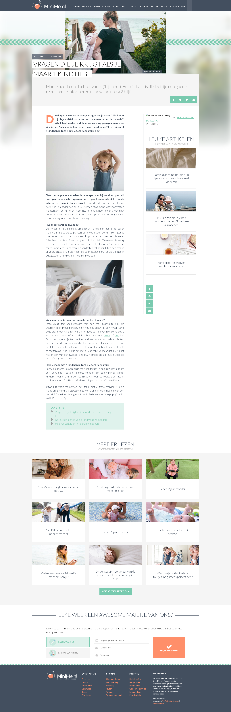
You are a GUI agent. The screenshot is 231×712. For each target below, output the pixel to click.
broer (107, 335)
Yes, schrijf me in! (169, 650)
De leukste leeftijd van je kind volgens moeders (81, 419)
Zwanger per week (114, 695)
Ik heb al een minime (68, 653)
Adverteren (87, 685)
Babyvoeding (112, 682)
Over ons (86, 679)
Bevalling (110, 685)
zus (117, 335)
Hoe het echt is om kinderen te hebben (77, 423)
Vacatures (86, 688)
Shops (164, 7)
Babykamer (134, 685)
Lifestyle (133, 7)
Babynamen (134, 682)
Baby (107, 7)
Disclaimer (87, 695)
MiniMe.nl (51, 5)
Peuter (116, 7)
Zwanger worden (82, 7)
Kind (124, 7)
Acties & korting (178, 7)
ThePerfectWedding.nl (170, 701)
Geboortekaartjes (137, 688)
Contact (85, 682)
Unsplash (156, 71)
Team (84, 692)
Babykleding (135, 679)
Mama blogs (135, 692)
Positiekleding (136, 695)
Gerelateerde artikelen (115, 591)
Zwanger (98, 7)
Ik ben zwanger (66, 642)
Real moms (56, 57)
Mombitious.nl (158, 703)
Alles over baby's (113, 679)
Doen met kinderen (149, 7)
